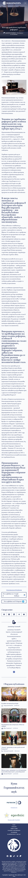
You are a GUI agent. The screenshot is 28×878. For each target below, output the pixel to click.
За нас (13, 824)
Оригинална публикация (14, 590)
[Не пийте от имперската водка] (14, 694)
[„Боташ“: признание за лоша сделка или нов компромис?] (14, 738)
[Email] (23, 614)
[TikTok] (14, 856)
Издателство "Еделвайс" (14, 820)
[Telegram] (19, 614)
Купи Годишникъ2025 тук (14, 788)
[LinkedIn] (14, 614)
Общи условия (14, 828)
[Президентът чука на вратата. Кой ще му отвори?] (14, 715)
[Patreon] (20, 856)
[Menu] (25, 3)
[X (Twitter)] (9, 614)
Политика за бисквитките (14, 830)
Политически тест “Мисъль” (14, 834)
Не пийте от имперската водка (9, 703)
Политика (14, 34)
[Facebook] (4, 614)
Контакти (14, 826)
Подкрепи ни (14, 807)
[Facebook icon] (14, 672)
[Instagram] (11, 856)
